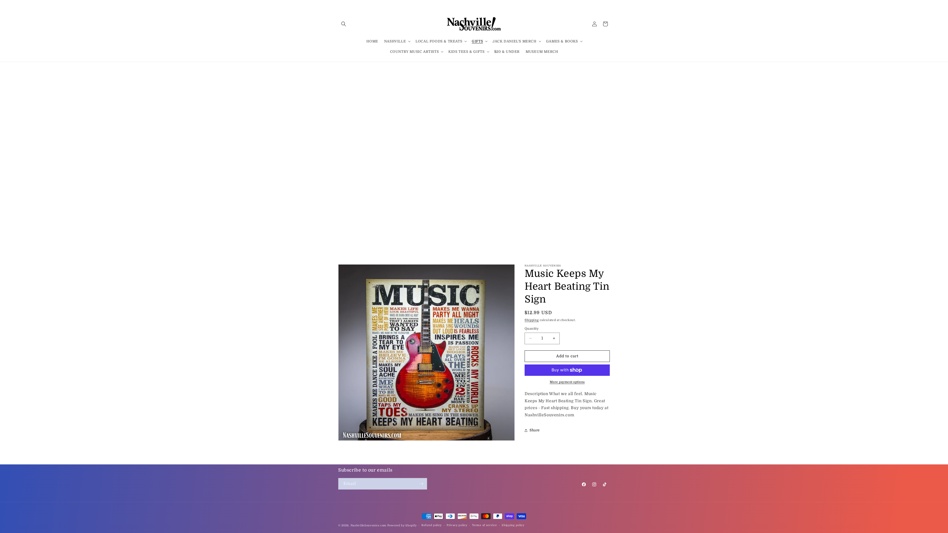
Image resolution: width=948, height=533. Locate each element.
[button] (343, 24)
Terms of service (484, 525)
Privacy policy (457, 525)
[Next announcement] (608, 68)
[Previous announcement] (340, 68)
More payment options (567, 382)
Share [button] (535, 430)
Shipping (532, 320)
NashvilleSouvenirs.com (368, 525)
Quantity (532, 328)
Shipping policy (513, 525)
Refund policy (431, 525)
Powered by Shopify (402, 525)
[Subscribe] (421, 484)
